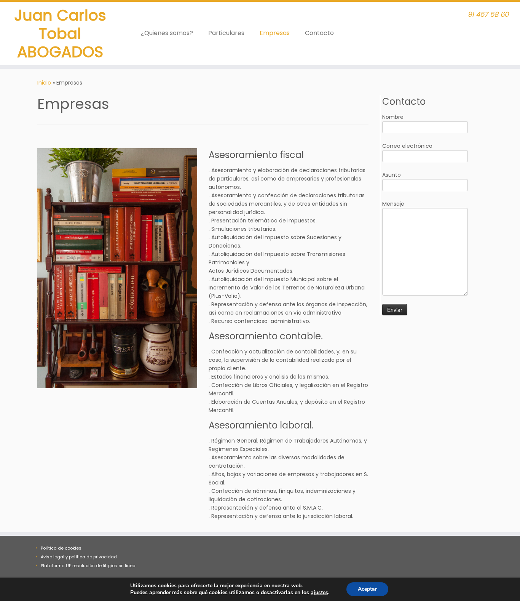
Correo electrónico (407, 146)
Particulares (226, 33)
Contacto (319, 33)
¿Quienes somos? (167, 33)
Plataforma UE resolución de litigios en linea (88, 566)
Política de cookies (61, 548)
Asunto (391, 175)
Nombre (393, 117)
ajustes (319, 592)
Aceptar (367, 589)
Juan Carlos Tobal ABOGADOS (60, 33)
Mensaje (393, 204)
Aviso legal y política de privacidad (79, 557)
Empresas (275, 33)
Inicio (44, 82)
